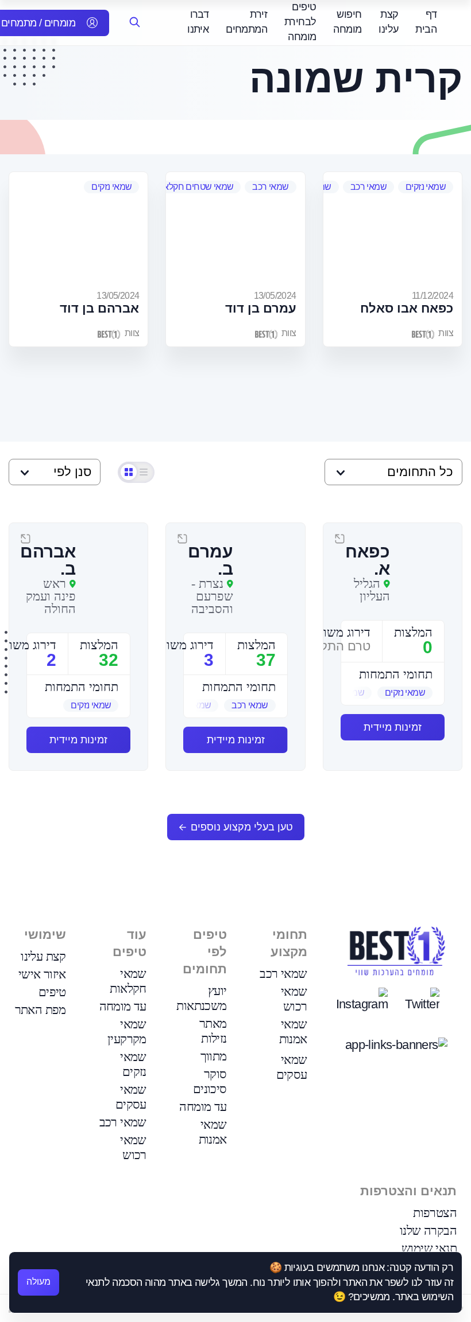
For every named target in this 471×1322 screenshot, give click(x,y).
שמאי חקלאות (128, 981)
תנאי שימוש (429, 1248)
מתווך (213, 1056)
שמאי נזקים (426, 187)
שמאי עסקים (291, 1067)
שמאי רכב (368, 187)
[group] (393, 693)
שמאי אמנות (293, 1031)
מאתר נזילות (213, 1031)
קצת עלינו (43, 956)
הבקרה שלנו (428, 1230)
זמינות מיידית (393, 727)
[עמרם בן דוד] (235, 229)
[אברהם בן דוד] (78, 229)
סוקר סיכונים (210, 1081)
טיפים (52, 992)
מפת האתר (40, 1010)
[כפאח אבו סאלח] (392, 229)
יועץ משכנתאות (201, 998)
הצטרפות (435, 1213)
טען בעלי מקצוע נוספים (242, 827)
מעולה (38, 1281)
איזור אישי (42, 974)
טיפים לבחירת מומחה (300, 21)
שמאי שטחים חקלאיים (193, 187)
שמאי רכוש (294, 998)
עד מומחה (202, 1106)
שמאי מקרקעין (126, 1031)
